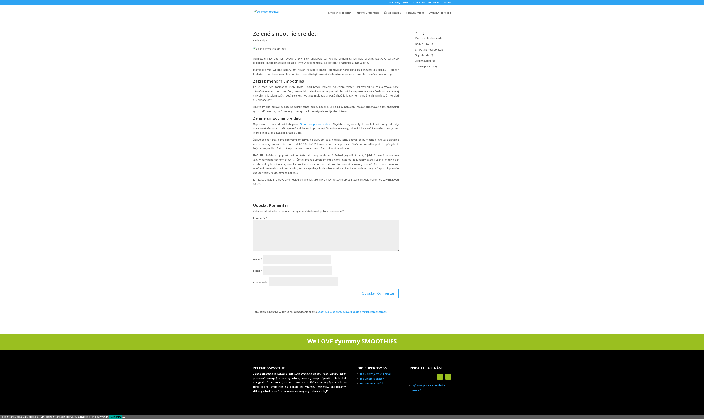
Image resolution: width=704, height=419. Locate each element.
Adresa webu (260, 282)
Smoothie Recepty (340, 13)
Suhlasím (116, 416)
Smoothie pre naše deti (315, 124)
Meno (257, 259)
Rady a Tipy (260, 40)
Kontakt (447, 3)
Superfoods (422, 55)
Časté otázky (392, 13)
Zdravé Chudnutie (367, 13)
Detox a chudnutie (426, 38)
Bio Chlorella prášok (372, 378)
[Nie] (123, 417)
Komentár (260, 218)
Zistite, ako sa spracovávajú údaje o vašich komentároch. (352, 312)
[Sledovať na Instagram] (448, 377)
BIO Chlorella (418, 3)
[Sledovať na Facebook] (440, 377)
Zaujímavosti (423, 60)
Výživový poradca (440, 13)
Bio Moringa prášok (372, 383)
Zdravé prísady (424, 66)
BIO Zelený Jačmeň (398, 3)
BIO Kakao (433, 3)
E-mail (258, 270)
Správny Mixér (415, 13)
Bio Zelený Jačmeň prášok (375, 374)
